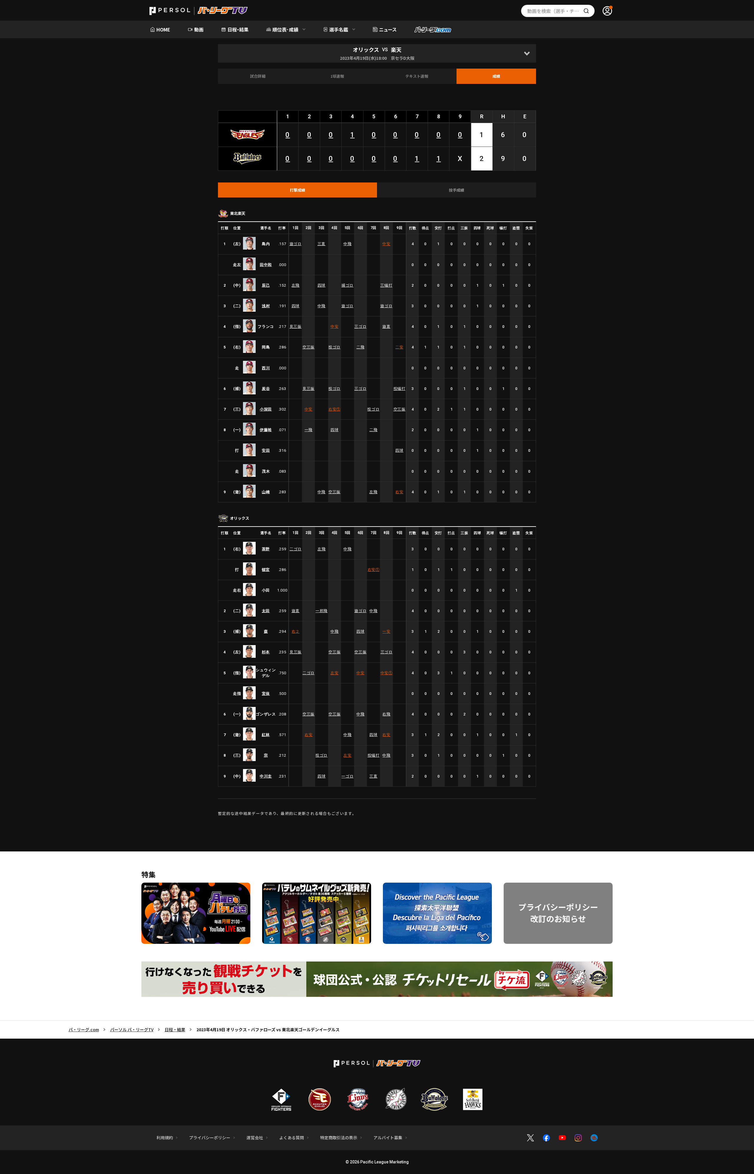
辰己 (266, 285)
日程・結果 (175, 1029)
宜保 (266, 693)
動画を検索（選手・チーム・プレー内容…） (561, 10)
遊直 (386, 326)
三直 (321, 244)
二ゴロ (296, 549)
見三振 (296, 326)
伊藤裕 (266, 430)
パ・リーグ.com (84, 1029)
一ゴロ (347, 776)
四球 (321, 285)
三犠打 (386, 285)
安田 (266, 450)
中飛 (347, 244)
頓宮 (266, 569)
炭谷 (266, 388)
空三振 (308, 347)
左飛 (296, 285)
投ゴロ (334, 347)
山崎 (266, 492)
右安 (334, 409)
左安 (334, 673)
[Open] (526, 53)
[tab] (297, 190)
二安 (399, 347)
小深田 (266, 409)
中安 (386, 244)
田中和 (266, 265)
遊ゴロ (296, 244)
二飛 (360, 347)
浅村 (266, 306)
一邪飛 (321, 611)
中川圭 (266, 776)
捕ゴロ (347, 285)
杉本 (266, 652)
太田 (266, 611)
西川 (266, 368)
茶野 (266, 549)
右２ (296, 631)
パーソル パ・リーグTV (131, 1029)
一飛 (308, 430)
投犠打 (399, 388)
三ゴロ (360, 326)
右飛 (386, 714)
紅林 (266, 735)
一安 (386, 631)
